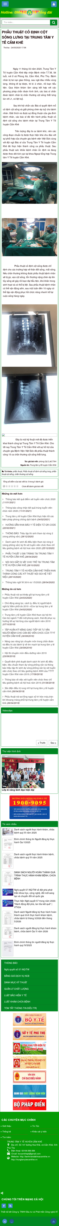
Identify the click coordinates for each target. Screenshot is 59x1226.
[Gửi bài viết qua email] (42, 51)
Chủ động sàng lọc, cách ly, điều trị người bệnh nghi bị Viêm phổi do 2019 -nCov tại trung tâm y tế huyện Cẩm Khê (28, 606)
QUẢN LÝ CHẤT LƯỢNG (16, 988)
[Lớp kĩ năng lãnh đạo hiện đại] (29, 771)
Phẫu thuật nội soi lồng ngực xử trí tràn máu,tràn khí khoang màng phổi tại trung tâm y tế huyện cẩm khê (28, 699)
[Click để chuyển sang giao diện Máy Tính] (11, 1221)
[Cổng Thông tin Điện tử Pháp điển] (29, 1104)
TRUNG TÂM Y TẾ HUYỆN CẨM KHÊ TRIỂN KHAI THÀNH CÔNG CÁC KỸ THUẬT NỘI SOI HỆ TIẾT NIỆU (29, 573)
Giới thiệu (6, 1125)
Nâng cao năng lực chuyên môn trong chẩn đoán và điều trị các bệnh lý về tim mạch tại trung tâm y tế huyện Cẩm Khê (28, 644)
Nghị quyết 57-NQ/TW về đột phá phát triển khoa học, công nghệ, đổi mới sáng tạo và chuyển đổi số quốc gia (34, 893)
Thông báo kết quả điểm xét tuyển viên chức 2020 (31, 499)
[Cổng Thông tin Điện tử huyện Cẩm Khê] (29, 1062)
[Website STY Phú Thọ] (29, 1033)
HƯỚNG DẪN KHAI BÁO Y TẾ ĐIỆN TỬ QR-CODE (31, 524)
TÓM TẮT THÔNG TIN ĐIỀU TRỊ (20, 1008)
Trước (42, 742)
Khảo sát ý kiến (39, 1131)
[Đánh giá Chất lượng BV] (29, 1090)
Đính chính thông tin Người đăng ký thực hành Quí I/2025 (34, 840)
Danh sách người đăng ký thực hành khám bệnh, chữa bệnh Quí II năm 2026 (35, 930)
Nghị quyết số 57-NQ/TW (16, 969)
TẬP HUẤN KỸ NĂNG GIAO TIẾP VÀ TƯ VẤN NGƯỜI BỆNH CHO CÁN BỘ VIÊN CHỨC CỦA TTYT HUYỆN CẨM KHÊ (29, 632)
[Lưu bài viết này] (53, 51)
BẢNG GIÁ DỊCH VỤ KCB (16, 975)
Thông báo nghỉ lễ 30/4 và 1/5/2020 (23, 582)
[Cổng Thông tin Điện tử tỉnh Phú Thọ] (29, 1047)
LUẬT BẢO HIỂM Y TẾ (15, 995)
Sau (53, 742)
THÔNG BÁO (10, 962)
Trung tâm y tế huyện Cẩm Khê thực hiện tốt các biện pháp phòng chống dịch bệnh (28, 518)
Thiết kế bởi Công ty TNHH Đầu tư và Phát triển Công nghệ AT (29, 1211)
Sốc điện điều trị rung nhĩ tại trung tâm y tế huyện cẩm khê (28, 689)
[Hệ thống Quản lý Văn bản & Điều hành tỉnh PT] (29, 1076)
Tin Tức (35, 1125)
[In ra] (47, 51)
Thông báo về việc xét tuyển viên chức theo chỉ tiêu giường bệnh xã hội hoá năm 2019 (27, 681)
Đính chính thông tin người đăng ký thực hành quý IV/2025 (34, 943)
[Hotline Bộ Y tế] (29, 807)
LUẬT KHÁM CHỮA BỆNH (17, 1001)
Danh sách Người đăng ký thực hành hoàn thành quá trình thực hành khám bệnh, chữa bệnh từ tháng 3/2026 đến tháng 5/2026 (35, 916)
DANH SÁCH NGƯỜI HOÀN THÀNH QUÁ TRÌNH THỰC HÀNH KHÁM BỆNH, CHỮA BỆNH (35, 875)
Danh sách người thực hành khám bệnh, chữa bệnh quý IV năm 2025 (34, 856)
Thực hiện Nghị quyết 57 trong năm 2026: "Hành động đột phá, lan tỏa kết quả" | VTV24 (35, 904)
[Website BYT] (29, 1019)
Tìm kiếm (6, 1137)
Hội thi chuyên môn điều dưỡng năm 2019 (26, 653)
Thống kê (6, 1131)
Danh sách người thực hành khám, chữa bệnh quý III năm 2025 (34, 831)
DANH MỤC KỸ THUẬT (15, 982)
